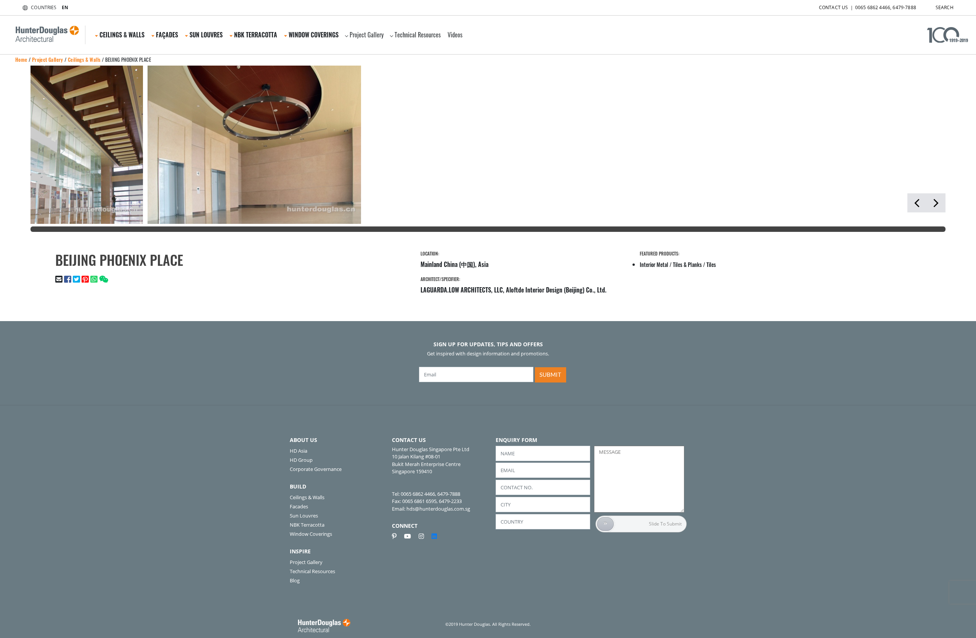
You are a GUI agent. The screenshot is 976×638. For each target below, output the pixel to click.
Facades (299, 506)
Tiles (711, 264)
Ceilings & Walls (84, 59)
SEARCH (945, 7)
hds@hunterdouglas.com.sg (438, 508)
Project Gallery (367, 34)
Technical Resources (418, 34)
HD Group (301, 459)
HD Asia (298, 450)
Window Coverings (311, 533)
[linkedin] (434, 536)
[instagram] (424, 536)
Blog (295, 580)
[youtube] (410, 536)
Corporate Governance (316, 469)
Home (21, 59)
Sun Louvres (304, 515)
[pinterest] (397, 536)
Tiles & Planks (687, 264)
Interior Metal (654, 264)
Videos (455, 34)
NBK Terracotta (307, 524)
